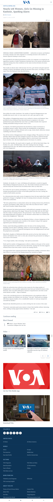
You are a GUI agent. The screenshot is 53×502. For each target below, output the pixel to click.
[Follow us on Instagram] (14, 433)
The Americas (6, 452)
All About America (32, 442)
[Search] (44, 500)
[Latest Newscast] (9, 500)
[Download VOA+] (26, 408)
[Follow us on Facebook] (4, 433)
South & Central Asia (9, 6)
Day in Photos (6, 468)
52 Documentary (31, 465)
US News (5, 442)
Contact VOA (30, 489)
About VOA (6, 492)
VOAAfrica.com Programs (9, 478)
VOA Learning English (9, 481)
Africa (4, 449)
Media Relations (31, 492)
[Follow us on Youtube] (11, 433)
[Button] (48, 20)
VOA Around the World (9, 497)
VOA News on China (32, 463)
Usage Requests (31, 494)
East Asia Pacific (7, 455)
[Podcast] (20, 433)
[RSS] (17, 433)
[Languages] (32, 500)
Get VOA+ (5, 494)
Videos (29, 468)
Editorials (29, 478)
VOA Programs (7, 463)
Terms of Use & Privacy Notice (11, 489)
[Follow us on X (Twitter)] (7, 433)
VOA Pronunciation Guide (33, 497)
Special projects (7, 465)
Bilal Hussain (8, 15)
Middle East (30, 452)
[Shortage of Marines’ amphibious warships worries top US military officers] (38, 341)
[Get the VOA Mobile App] (26, 376)
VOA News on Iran (8, 471)
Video (5, 332)
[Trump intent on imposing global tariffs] (14, 341)
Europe (29, 449)
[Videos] (21, 500)
